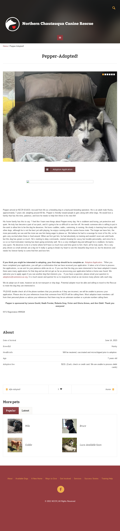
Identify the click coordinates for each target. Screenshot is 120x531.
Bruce (83, 426)
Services (77, 479)
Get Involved (65, 479)
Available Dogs (22, 479)
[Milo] (15, 426)
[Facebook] (60, 489)
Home (5, 46)
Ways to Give (51, 479)
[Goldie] (15, 445)
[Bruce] (69, 426)
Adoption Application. (94, 262)
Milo (27, 426)
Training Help (107, 479)
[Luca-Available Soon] (69, 445)
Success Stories (91, 479)
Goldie (28, 445)
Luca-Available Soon (91, 445)
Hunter (108, 389)
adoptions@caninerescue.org (15, 277)
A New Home (36, 479)
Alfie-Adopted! (14, 389)
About (9, 479)
